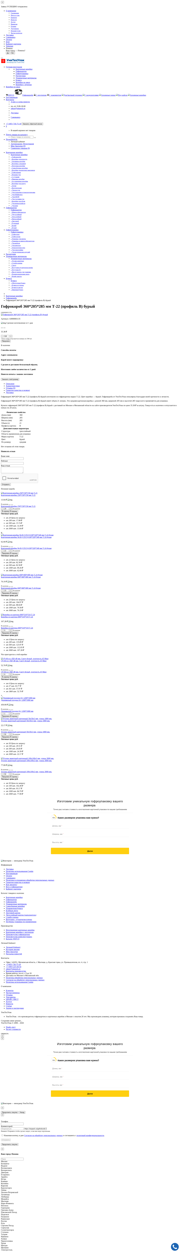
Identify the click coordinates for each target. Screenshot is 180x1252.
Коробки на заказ (13, 87)
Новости (9, 1004)
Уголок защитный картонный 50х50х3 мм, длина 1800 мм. (25, 721)
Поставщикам (12, 97)
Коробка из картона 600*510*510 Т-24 (17, 617)
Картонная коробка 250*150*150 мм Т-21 (18, 495)
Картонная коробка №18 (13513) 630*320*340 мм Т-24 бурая (26, 537)
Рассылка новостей (14, 954)
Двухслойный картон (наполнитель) (21, 915)
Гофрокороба (11, 298)
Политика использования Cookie (19, 871)
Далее (90, 851)
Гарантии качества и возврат (18, 390)
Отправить (6, 484)
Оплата (9, 39)
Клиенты (9, 990)
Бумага (9, 278)
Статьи (9, 1006)
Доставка (10, 35)
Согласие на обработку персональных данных (25, 980)
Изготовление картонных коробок (20, 930)
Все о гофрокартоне (14, 887)
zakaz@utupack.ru (18, 108)
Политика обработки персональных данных (24, 978)
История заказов (13, 949)
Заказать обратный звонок (32, 124)
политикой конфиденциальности (90, 1135)
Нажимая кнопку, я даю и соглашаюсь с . (54, 1135)
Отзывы (9, 995)
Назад (22, 1112)
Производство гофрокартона (18, 934)
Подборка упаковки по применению (21, 922)
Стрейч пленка (12, 917)
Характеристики (13, 386)
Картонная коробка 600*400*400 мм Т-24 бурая (21, 577)
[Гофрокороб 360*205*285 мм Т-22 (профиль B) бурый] (24, 315)
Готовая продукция (14, 67)
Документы (11, 997)
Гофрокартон (11, 208)
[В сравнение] (4, 327)
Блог (8, 42)
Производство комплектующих (19, 937)
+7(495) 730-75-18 (13, 964)
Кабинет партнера (13, 889)
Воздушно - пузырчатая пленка (19, 919)
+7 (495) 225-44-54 (13, 967)
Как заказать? (11, 885)
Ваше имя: (5, 456)
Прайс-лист (11, 1027)
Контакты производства (16, 971)
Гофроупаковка (12, 230)
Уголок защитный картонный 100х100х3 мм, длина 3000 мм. (26, 761)
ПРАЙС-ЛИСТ (12, 999)
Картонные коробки (14, 152)
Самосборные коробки (15, 906)
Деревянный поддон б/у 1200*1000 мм (17, 700)
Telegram (9, 46)
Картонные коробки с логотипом (20, 932)
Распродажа (11, 254)
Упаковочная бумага (14, 908)
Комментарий (6, 1126)
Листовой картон (13, 913)
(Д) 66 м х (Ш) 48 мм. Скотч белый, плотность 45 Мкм (23, 661)
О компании (11, 11)
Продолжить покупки (9, 1112)
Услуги (9, 1001)
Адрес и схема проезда (20, 102)
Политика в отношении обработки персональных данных (30, 880)
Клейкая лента (12, 911)
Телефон (4, 1121)
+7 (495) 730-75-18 (13, 124)
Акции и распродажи (15, 1008)
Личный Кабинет (13, 947)
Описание (10, 384)
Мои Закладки (12, 952)
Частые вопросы (13, 993)
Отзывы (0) (10, 388)
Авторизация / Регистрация (22, 144)
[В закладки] (2, 327)
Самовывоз (10, 37)
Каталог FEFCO (12, 939)
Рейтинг (4, 461)
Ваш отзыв (5, 466)
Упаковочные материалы (16, 256)
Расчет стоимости (13, 1029)
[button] (6, 126)
